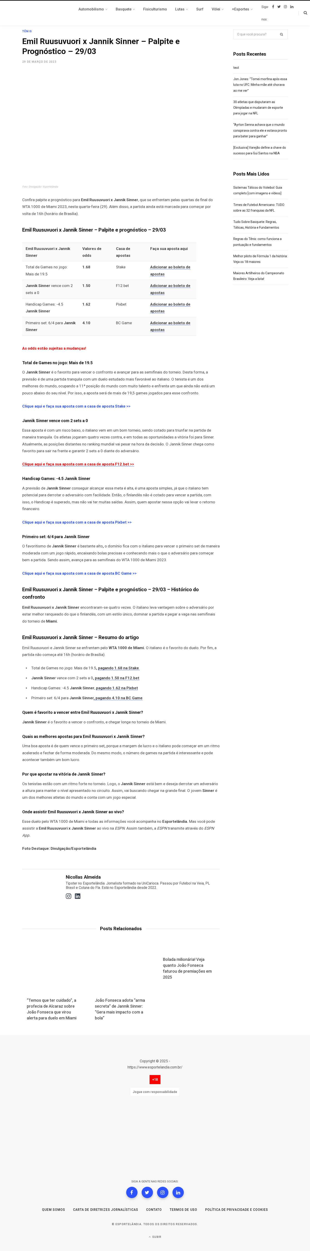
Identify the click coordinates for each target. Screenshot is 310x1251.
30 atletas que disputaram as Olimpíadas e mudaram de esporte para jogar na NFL (258, 107)
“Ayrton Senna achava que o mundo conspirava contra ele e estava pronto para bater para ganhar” (260, 130)
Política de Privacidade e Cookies (236, 1209)
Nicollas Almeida (83, 877)
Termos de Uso (183, 1209)
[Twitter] (147, 1192)
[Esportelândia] (45, 13)
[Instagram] (162, 1192)
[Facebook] (132, 1192)
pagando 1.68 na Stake (119, 668)
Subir (156, 1237)
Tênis (27, 31)
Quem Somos (53, 1209)
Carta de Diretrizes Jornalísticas (105, 1209)
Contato (154, 1209)
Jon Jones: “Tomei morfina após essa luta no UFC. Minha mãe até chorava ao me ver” (260, 84)
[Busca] (302, 13)
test (236, 67)
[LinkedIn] (178, 1192)
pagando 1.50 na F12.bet (117, 678)
